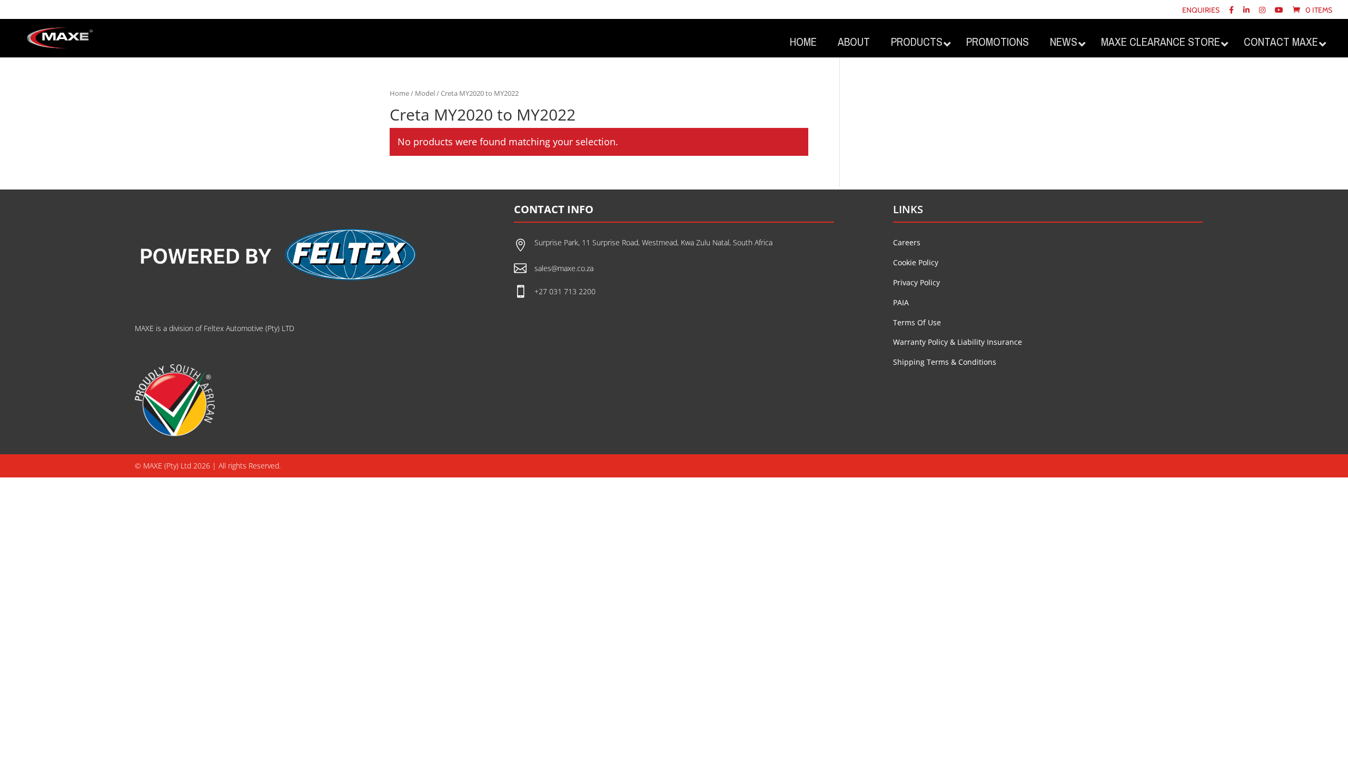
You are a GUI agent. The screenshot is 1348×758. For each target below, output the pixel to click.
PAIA (901, 302)
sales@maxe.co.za (563, 268)
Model (425, 93)
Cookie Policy (915, 262)
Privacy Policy (916, 282)
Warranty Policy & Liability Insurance (957, 342)
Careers (906, 242)
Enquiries (1201, 10)
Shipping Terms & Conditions (944, 362)
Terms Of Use (917, 322)
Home (399, 93)
